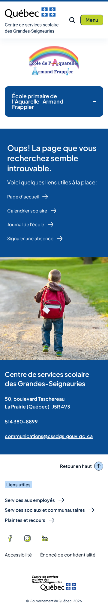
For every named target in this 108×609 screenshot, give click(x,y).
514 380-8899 (21, 421)
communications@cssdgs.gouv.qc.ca (49, 436)
